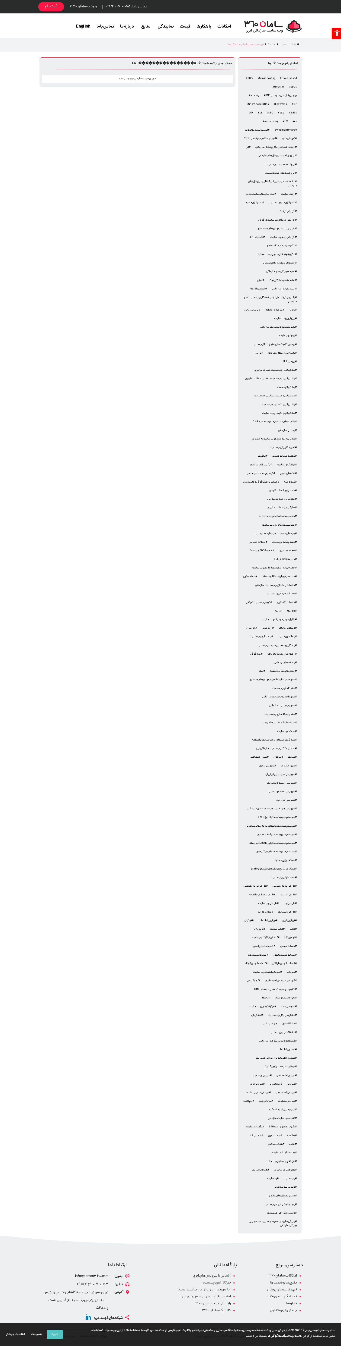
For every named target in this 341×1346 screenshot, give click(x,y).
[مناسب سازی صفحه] (336, 33)
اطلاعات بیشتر (15, 1334)
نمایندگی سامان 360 (282, 1296)
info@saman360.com (91, 1276)
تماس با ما (105, 27)
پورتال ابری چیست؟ (217, 1283)
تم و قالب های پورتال (282, 1290)
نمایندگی (166, 27)
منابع (145, 27)
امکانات (224, 27)
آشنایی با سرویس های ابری (212, 1276)
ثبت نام (51, 6)
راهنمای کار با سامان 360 (213, 1303)
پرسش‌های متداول (283, 1310)
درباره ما (127, 27)
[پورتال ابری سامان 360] (273, 27)
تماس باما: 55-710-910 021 (126, 6)
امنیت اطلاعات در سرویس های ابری (206, 1296)
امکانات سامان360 (282, 1276)
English (83, 27)
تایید (54, 1334)
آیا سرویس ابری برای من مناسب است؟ (204, 1290)
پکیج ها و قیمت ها (283, 1283)
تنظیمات (36, 1334)
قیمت (185, 27)
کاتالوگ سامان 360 (216, 1310)
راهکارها (203, 27)
